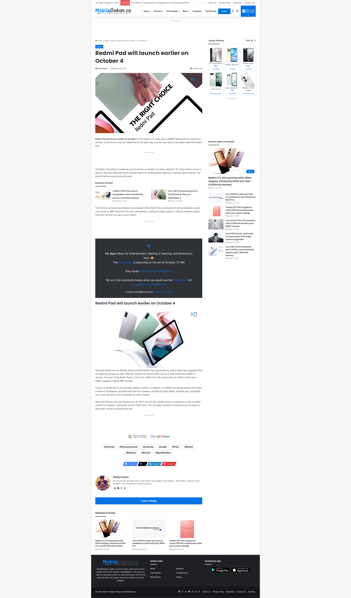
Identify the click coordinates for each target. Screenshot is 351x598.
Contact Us (249, 3)
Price (176, 446)
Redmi (189, 446)
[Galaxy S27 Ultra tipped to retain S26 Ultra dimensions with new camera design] (185, 528)
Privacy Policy (225, 3)
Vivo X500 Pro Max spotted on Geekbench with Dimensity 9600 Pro (148, 543)
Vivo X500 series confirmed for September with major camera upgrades (239, 236)
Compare (197, 11)
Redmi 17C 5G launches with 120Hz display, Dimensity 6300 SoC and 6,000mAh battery (110, 543)
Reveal (146, 452)
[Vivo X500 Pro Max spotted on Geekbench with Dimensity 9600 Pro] (148, 528)
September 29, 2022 (163, 292)
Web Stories (155, 577)
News (106, 40)
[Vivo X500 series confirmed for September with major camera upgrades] (215, 237)
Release (131, 452)
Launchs (149, 446)
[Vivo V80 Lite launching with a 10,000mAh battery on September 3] (158, 194)
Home (100, 40)
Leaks (163, 446)
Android (109, 446)
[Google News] (160, 436)
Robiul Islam (102, 68)
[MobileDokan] (113, 11)
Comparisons (182, 573)
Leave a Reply (149, 500)
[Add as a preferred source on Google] (137, 436)
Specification (164, 452)
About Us (212, 3)
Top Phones (210, 11)
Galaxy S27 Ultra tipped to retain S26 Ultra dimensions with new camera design (165, 3)
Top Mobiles (155, 573)
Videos (179, 577)
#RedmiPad (125, 262)
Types (146, 11)
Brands (157, 11)
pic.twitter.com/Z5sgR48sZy (148, 284)
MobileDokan (130, 592)
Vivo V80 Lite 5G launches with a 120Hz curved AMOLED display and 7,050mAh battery (240, 251)
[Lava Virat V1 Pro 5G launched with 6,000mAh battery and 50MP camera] (215, 224)
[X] (121, 488)
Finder (224, 11)
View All (249, 40)
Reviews (180, 568)
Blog (185, 11)
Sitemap (251, 592)
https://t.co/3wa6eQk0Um (156, 271)
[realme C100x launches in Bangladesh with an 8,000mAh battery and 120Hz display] (103, 194)
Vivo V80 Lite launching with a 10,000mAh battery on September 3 (183, 194)
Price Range (172, 11)
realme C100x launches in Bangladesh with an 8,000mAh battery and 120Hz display (128, 194)
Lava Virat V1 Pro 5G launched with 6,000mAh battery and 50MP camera (240, 223)
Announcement (129, 446)
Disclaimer (237, 3)
